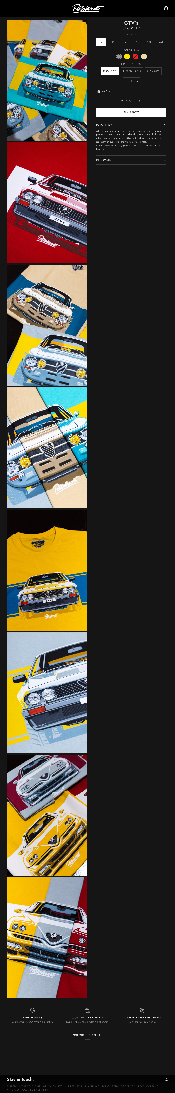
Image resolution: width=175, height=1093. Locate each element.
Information (105, 160)
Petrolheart (18, 1086)
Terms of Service (123, 1086)
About (141, 1086)
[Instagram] (166, 1079)
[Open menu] (12, 8)
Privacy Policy (100, 1086)
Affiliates (13, 1089)
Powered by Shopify (34, 1089)
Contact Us (154, 1086)
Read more (101, 149)
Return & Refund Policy (73, 1086)
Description (104, 124)
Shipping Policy (45, 1086)
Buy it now (131, 112)
